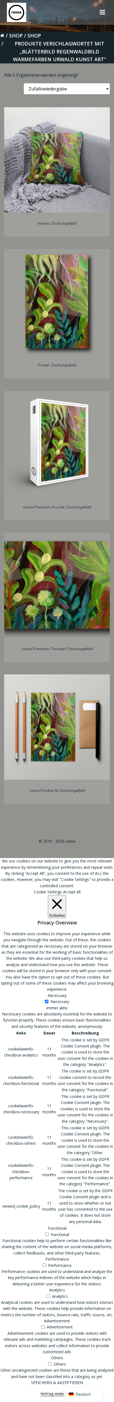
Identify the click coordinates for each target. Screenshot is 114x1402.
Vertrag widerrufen (57, 1393)
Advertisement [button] (57, 1320)
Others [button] (57, 1357)
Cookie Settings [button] (48, 891)
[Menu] (102, 12)
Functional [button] (57, 1228)
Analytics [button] (57, 1290)
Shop (16, 35)
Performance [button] (57, 1259)
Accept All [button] (72, 891)
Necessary (59, 1001)
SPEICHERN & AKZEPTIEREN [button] (57, 1382)
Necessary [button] (57, 995)
